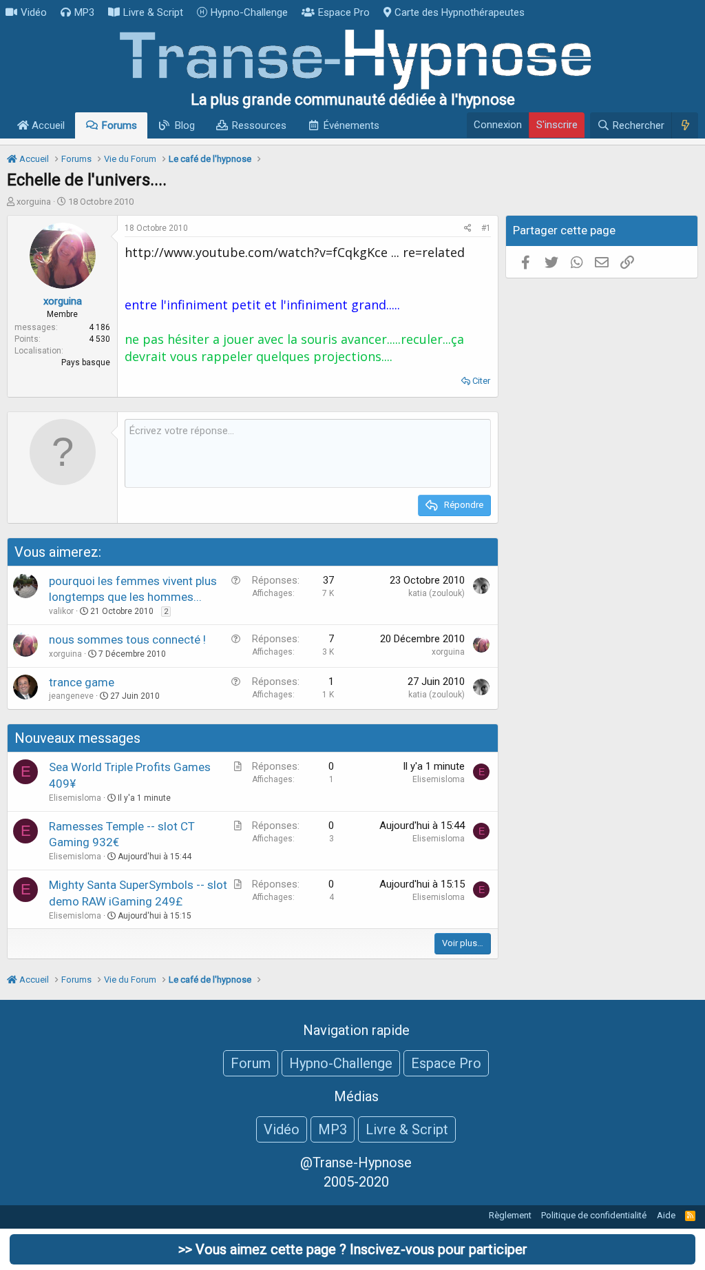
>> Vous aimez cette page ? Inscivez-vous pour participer (352, 1249)
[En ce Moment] (684, 125)
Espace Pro (344, 12)
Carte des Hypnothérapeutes (459, 12)
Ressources (259, 125)
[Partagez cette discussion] (467, 228)
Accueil (47, 125)
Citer (481, 381)
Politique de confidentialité (593, 1215)
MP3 (84, 12)
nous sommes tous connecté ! (127, 639)
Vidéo (34, 12)
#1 (486, 228)
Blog (185, 125)
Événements (351, 125)
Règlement (510, 1215)
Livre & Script (153, 12)
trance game (81, 682)
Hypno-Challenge (249, 12)
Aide (666, 1215)
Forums (119, 125)
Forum (251, 1063)
